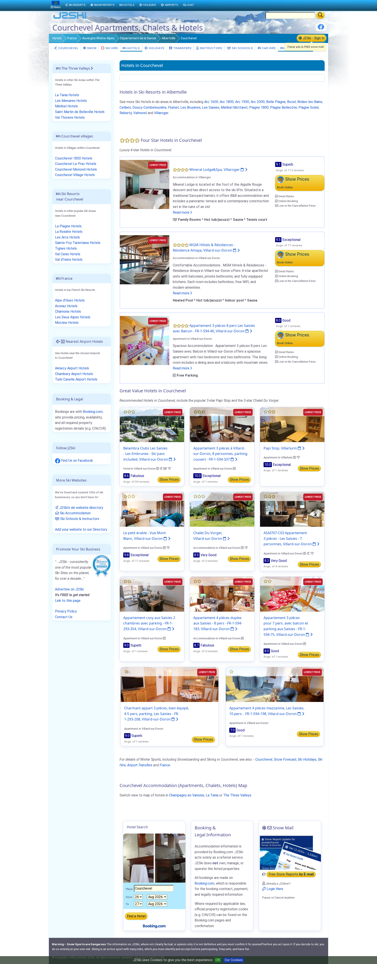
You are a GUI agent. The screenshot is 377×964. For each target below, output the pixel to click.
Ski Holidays (307, 759)
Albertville (168, 38)
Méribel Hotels (66, 106)
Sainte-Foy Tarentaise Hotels (77, 243)
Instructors (210, 48)
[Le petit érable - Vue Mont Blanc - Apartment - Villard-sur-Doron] (152, 509)
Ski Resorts (77, 5)
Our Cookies (233, 960)
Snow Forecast (285, 759)
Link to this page (68, 601)
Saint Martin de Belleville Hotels (80, 112)
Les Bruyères (190, 107)
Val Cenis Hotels (67, 254)
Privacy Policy (66, 611)
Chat (190, 5)
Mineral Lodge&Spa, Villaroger (215, 169)
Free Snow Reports (291, 874)
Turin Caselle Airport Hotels (76, 379)
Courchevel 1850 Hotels (73, 158)
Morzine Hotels (67, 323)
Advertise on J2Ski (69, 589)
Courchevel (68, 48)
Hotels (57, 38)
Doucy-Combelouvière (149, 107)
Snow (91, 48)
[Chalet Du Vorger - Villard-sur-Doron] (222, 509)
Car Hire (268, 48)
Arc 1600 (211, 102)
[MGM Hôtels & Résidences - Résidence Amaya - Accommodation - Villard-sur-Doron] (144, 259)
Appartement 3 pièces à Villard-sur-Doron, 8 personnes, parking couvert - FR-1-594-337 (220, 454)
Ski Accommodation (75, 513)
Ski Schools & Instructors (79, 519)
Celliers (125, 107)
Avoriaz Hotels (66, 306)
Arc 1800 (227, 102)
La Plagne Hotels (68, 226)
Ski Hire (111, 48)
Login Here (274, 889)
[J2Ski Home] (69, 18)
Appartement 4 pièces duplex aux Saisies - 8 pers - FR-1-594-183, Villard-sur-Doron (217, 623)
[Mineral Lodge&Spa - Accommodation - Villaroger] (144, 184)
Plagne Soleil (308, 107)
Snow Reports (104, 5)
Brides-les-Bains (309, 102)
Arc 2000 (258, 102)
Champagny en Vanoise (186, 795)
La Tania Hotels (67, 95)
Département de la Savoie (138, 38)
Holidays (156, 48)
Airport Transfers (139, 765)
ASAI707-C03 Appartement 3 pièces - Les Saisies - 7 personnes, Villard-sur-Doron (288, 538)
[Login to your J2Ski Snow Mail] (290, 852)
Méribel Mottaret (234, 107)
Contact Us (63, 617)
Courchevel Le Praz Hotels (75, 164)
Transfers (182, 48)
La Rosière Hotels (68, 232)
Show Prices (169, 479)
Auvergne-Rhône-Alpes (98, 38)
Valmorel (140, 113)
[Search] (320, 15)
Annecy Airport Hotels (72, 368)
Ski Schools (242, 48)
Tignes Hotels (66, 248)
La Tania (212, 795)
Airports (171, 5)
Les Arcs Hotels (67, 237)
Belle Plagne (276, 102)
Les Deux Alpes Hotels (72, 317)
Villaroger (161, 113)
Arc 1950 (242, 102)
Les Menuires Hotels (71, 101)
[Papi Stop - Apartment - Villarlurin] (292, 424)
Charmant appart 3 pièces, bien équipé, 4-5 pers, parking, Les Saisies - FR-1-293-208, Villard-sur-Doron (156, 714)
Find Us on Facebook (76, 460)
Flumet (173, 107)
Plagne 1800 (259, 107)
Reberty (126, 113)
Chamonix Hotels (68, 311)
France (72, 38)
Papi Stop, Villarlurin (281, 448)
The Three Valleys (237, 795)
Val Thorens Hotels (70, 117)
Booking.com (93, 412)
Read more (181, 212)
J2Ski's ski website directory (80, 508)
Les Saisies (210, 107)
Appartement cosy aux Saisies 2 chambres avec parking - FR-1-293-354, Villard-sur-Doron (149, 623)
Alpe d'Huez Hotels (70, 300)
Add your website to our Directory (81, 529)
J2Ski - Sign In (313, 38)
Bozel (291, 102)
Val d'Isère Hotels (68, 259)
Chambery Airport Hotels (74, 374)
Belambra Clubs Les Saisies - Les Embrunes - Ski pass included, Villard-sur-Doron (146, 454)
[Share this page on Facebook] (320, 28)
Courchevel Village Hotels (75, 175)
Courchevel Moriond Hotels (76, 169)
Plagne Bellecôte (283, 107)
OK (218, 960)
